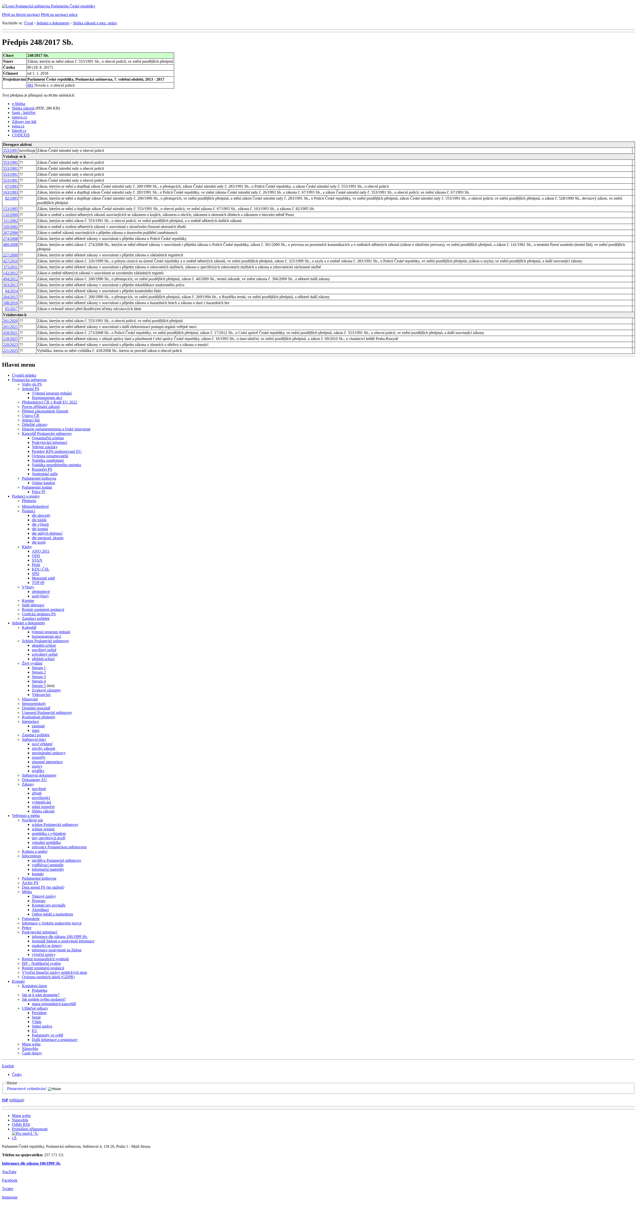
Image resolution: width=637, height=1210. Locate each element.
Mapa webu (31, 1044)
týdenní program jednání (51, 632)
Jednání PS (30, 389)
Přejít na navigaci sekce (59, 14)
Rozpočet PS (42, 469)
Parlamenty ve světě (47, 1035)
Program (38, 901)
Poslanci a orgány (26, 496)
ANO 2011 (41, 551)
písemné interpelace (47, 762)
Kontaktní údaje (34, 986)
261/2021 (10, 327)
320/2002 (10, 227)
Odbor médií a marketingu (52, 914)
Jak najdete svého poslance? (44, 999)
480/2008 (10, 244)
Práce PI (38, 492)
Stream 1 (39, 668)
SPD (35, 574)
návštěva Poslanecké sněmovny (56, 860)
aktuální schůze (44, 645)
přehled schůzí (43, 659)
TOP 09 (38, 582)
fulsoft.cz (19, 130)
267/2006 (10, 232)
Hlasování (30, 699)
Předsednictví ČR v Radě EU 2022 (49, 402)
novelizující (41, 798)
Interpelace (30, 721)
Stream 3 (39, 677)
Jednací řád (31, 420)
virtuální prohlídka (46, 842)
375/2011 (10, 267)
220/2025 (10, 345)
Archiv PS (30, 883)
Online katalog (43, 483)
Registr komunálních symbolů (45, 959)
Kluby (27, 547)
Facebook (9, 1180)
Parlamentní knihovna (39, 478)
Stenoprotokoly (34, 703)
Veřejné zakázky (45, 447)
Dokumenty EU (34, 780)
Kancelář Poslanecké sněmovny (47, 433)
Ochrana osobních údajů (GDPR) (48, 977)
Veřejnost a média (26, 815)
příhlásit (16, 1100)
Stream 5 (39, 686)
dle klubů (39, 520)
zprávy (37, 766)
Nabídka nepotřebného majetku (56, 465)
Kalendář (29, 627)
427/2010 (10, 261)
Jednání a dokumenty (53, 23)
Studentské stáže (45, 474)
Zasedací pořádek (36, 618)
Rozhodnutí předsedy (38, 717)
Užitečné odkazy (35, 1008)
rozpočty (39, 757)
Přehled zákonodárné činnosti (45, 411)
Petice (26, 927)
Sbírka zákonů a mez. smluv (95, 23)
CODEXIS (21, 135)
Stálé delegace (33, 605)
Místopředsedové (35, 506)
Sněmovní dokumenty (39, 775)
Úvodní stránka (24, 375)
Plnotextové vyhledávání (26, 1089)
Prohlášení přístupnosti (30, 1129)
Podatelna (39, 990)
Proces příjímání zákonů (41, 406)
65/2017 (11, 309)
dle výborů (40, 524)
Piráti (36, 565)
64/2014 (11, 291)
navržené (39, 789)
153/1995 (10, 209)
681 (30, 85)
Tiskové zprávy (44, 896)
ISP (5, 1100)
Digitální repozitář (36, 708)
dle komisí (40, 529)
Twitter (7, 1189)
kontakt (38, 874)
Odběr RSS (21, 1124)
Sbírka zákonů (23, 108)
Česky (17, 1074)
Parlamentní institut (37, 487)
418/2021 (10, 333)
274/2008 (10, 238)
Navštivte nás (32, 820)
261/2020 (10, 321)
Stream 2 (39, 672)
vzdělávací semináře (47, 865)
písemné (38, 726)
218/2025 (10, 339)
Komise (28, 600)
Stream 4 (39, 681)
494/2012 (10, 279)
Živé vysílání (32, 663)
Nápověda (30, 1048)
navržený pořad (44, 650)
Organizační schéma (48, 438)
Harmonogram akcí (47, 398)
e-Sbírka (18, 104)
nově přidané (42, 744)
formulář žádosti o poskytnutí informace (63, 941)
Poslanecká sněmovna (29, 380)
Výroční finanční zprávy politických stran (54, 972)
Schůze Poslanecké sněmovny (45, 641)
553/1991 (10, 150)
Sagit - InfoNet (23, 113)
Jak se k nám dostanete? (40, 995)
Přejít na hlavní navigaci (21, 14)
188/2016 (10, 303)
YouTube (9, 1172)
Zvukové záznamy (46, 690)
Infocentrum (31, 856)
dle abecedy (41, 515)
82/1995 (11, 198)
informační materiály (48, 869)
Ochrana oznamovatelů (50, 456)
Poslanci (28, 511)
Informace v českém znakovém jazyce (52, 923)
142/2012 (10, 273)
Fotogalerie (31, 919)
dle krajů (39, 542)
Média (27, 892)
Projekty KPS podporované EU (57, 451)
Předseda (29, 501)
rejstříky (38, 771)
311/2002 (10, 221)
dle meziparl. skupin (47, 538)
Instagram (9, 1197)
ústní (35, 730)
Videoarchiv (41, 694)
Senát (36, 1017)
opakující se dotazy (47, 945)
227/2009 (10, 255)
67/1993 (11, 186)
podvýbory (40, 596)
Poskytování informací (49, 442)
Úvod (28, 23)
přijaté (37, 793)
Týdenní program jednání (52, 393)
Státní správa (42, 1026)
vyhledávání (41, 802)
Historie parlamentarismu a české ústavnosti (56, 429)
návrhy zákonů (43, 748)
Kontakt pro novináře (48, 905)
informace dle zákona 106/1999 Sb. (60, 936)
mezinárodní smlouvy (49, 753)
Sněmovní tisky (34, 739)
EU (34, 1031)
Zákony (28, 784)
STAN (37, 560)
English (8, 1066)
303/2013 (10, 285)
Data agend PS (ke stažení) (43, 887)
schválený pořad (44, 654)
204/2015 (10, 297)
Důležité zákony (35, 424)
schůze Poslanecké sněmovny (55, 824)
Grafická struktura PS (39, 614)
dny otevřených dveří (48, 838)
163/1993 (10, 192)
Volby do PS (32, 384)
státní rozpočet (43, 807)
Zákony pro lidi (24, 121)
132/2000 (10, 215)
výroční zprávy (43, 954)
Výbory (28, 587)
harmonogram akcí (46, 636)
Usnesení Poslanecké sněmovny (47, 712)
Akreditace (40, 910)
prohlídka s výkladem (49, 833)
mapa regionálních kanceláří (54, 1004)
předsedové (41, 591)
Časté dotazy (32, 1053)
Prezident (39, 1013)
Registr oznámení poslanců (43, 609)
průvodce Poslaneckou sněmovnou (59, 847)
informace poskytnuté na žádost (56, 950)
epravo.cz (19, 117)
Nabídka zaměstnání (48, 460)
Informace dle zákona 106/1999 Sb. (31, 1163)
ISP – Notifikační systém (41, 963)
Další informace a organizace (54, 1039)
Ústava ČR (30, 415)
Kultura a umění (34, 851)
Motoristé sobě (43, 578)
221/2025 (10, 350)
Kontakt (18, 981)
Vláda (36, 1022)
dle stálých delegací (47, 533)
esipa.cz (18, 126)
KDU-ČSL (41, 569)
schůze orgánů (43, 829)
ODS (36, 556)
